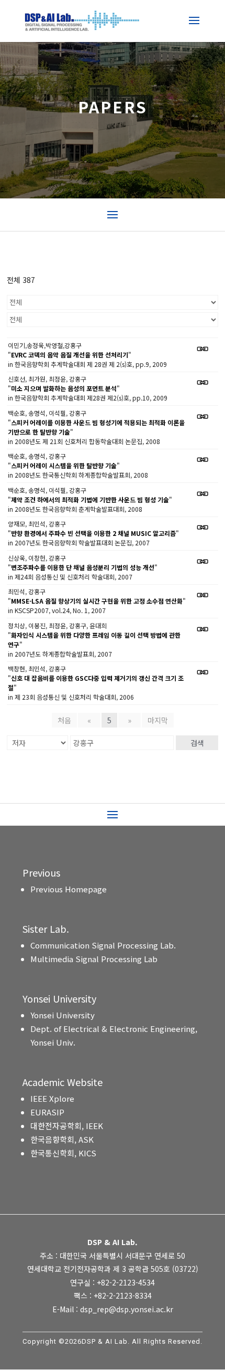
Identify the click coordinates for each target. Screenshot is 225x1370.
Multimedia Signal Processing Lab (94, 958)
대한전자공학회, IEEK (66, 1125)
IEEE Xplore (52, 1098)
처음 (64, 720)
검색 (197, 742)
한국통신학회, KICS (63, 1152)
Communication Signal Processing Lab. (103, 945)
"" (69, 354)
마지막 (158, 720)
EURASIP (47, 1112)
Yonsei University (62, 1014)
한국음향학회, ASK (62, 1139)
